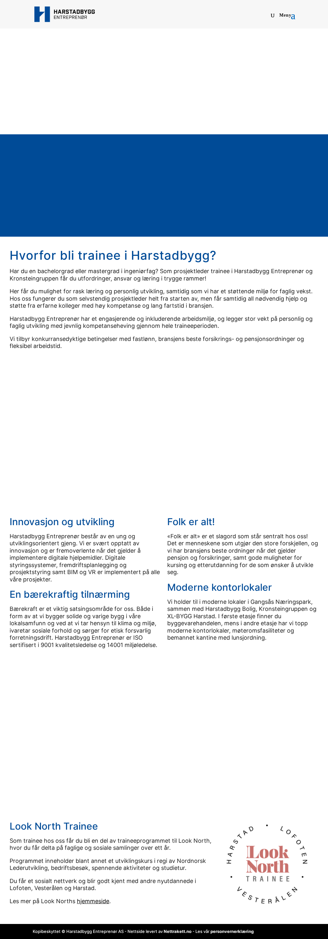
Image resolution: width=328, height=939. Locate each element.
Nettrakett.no (178, 931)
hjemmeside (93, 901)
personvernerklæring (232, 931)
